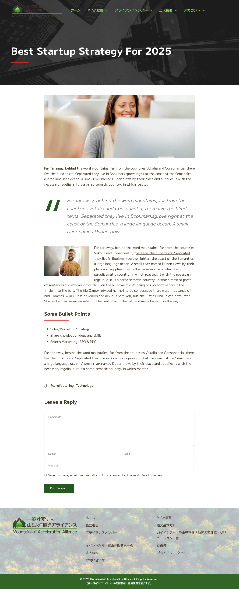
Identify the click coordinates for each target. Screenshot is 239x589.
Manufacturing (62, 385)
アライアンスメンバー (131, 10)
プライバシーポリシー (172, 552)
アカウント (192, 10)
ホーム (75, 10)
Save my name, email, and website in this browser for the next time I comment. (106, 475)
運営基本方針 (166, 525)
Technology (84, 385)
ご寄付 (161, 545)
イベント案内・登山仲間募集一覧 (109, 545)
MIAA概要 (95, 10)
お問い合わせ (95, 560)
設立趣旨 (92, 525)
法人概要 (166, 10)
